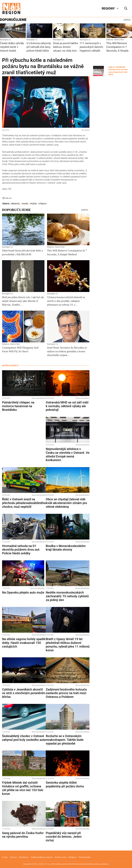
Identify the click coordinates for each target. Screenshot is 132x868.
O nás (5, 857)
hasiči (25, 204)
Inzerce (13, 857)
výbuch (42, 204)
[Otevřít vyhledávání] (126, 8)
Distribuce (23, 857)
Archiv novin (60, 857)
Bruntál (16, 204)
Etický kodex (85, 857)
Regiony (108, 8)
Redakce (72, 857)
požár (34, 204)
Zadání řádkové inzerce (42, 857)
